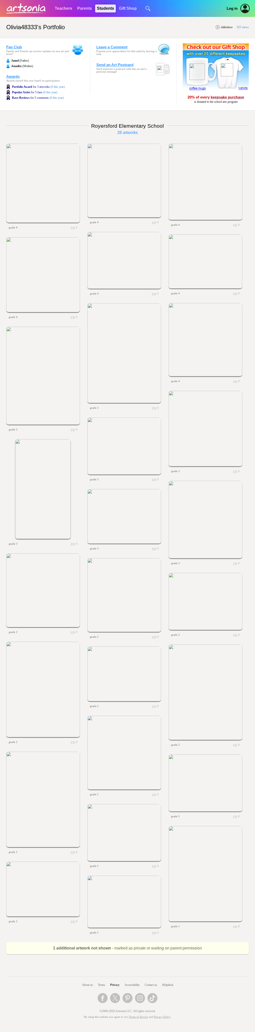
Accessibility (132, 985)
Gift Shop (128, 8)
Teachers (63, 8)
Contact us (151, 985)
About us (87, 985)
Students (105, 8)
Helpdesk (167, 985)
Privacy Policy (162, 1017)
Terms (101, 985)
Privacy (115, 985)
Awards (13, 77)
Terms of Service (138, 1017)
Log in (232, 8)
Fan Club (14, 47)
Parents (84, 8)
